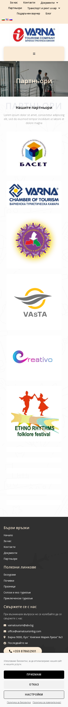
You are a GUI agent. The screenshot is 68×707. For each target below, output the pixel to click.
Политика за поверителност (47, 702)
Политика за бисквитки (19, 702)
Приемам (34, 674)
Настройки (34, 694)
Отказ (34, 684)
